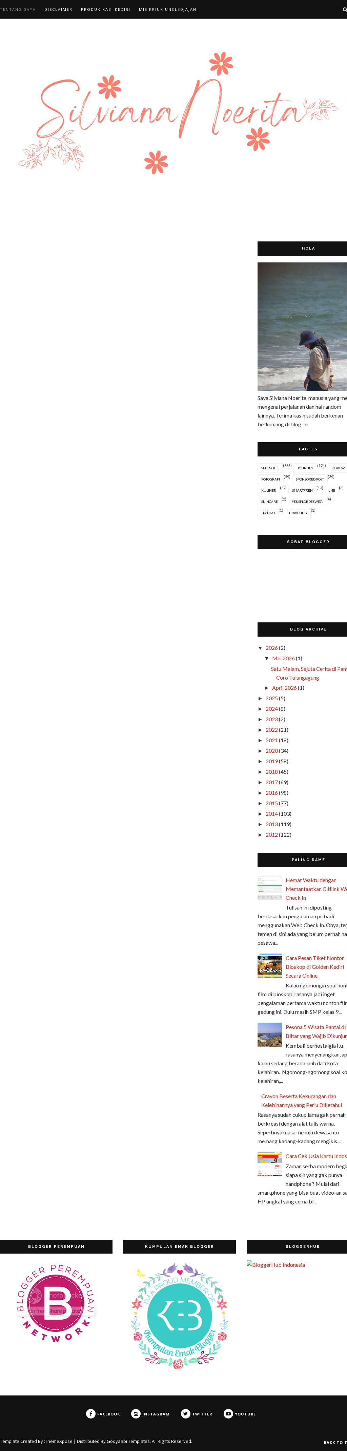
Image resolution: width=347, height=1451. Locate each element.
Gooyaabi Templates (128, 1441)
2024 (272, 708)
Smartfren (302, 490)
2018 (272, 771)
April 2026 (284, 687)
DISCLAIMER (58, 9)
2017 (272, 782)
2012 (272, 834)
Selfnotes (270, 468)
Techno (268, 513)
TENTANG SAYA (18, 9)
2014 (272, 813)
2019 (272, 761)
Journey (305, 468)
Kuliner (268, 490)
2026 (272, 647)
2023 (272, 719)
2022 (272, 729)
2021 (272, 740)
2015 (272, 803)
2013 (272, 824)
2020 (272, 750)
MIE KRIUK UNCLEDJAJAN (168, 9)
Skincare (269, 501)
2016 (272, 792)
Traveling (298, 513)
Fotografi (270, 479)
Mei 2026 (283, 658)
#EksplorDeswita (307, 501)
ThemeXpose (59, 1441)
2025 (272, 698)
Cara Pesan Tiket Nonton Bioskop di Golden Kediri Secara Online (315, 967)
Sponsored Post (310, 479)
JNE (332, 490)
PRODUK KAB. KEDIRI (105, 9)
